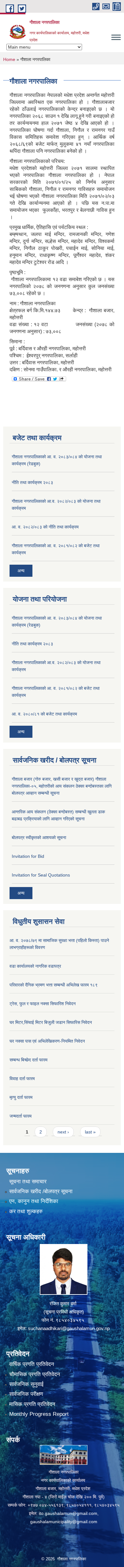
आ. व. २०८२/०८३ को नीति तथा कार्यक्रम (45, 526)
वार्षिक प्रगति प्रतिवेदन (31, 1364)
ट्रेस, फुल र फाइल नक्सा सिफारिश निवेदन (43, 1003)
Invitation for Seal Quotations (41, 875)
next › (63, 1131)
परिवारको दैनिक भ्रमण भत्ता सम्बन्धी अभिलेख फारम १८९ (54, 984)
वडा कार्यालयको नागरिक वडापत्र (35, 966)
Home (9, 59)
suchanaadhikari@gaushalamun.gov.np (69, 1328)
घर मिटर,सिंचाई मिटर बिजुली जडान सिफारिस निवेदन (51, 1022)
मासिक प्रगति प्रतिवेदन (32, 1404)
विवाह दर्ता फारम (22, 1078)
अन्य (20, 570)
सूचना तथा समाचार (27, 1182)
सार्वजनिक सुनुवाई (26, 1384)
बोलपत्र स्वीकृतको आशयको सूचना (39, 837)
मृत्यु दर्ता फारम (21, 1097)
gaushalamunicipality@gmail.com (63, 1521)
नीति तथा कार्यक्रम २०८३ (32, 482)
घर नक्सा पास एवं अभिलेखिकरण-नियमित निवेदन (47, 1041)
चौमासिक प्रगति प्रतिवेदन (34, 1374)
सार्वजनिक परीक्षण (26, 1394)
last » (90, 1131)
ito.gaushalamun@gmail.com (68, 1513)
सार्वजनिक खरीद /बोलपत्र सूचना (40, 1191)
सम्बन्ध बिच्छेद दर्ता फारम (28, 1059)
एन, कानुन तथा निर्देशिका (33, 1201)
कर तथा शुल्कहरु (26, 1211)
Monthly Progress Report (39, 1414)
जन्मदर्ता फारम (20, 1116)
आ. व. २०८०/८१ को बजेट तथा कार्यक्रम (44, 713)
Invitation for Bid (28, 856)
